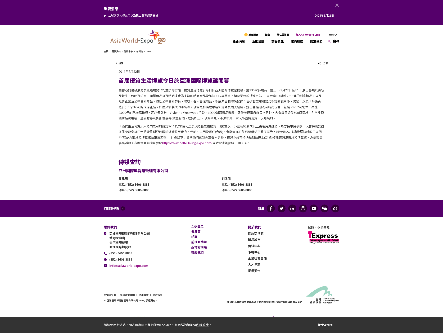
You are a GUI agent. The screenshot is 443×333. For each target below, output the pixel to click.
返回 (121, 63)
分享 (325, 63)
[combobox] (331, 35)
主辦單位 (197, 227)
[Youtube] (314, 208)
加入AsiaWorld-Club (308, 34)
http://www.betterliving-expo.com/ (187, 143)
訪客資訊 (277, 41)
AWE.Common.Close (337, 5)
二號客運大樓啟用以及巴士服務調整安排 (133, 15)
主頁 (106, 51)
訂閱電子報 (111, 208)
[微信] (324, 208)
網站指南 (157, 295)
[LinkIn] (292, 208)
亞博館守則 (110, 295)
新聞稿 (139, 51)
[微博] (335, 208)
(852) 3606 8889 (120, 259)
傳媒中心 (128, 51)
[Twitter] (282, 208)
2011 (148, 51)
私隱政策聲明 (127, 295)
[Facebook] (271, 208)
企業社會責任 (257, 258)
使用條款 (143, 295)
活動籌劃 (258, 41)
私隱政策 (202, 325)
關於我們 (316, 41)
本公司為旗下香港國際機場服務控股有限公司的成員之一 (266, 301)
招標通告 (254, 271)
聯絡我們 (197, 252)
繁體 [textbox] (331, 34)
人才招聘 (254, 265)
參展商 (196, 232)
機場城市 (254, 240)
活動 (267, 34)
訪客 (194, 237)
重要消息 (253, 34)
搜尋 (336, 41)
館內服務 (297, 41)
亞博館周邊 (199, 247)
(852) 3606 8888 (120, 253)
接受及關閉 (325, 325)
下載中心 (254, 252)
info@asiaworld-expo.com (128, 266)
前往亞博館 (283, 34)
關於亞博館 (256, 233)
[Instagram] (303, 208)
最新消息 (239, 41)
